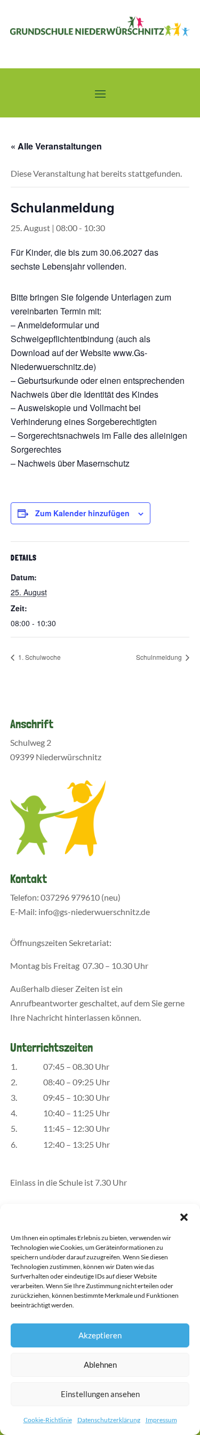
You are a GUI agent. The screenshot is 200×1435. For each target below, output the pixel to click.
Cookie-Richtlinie (47, 1420)
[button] (184, 1217)
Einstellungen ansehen (100, 1394)
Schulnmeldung (159, 656)
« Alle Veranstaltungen (56, 146)
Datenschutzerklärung (108, 1420)
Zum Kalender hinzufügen (82, 513)
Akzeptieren (100, 1335)
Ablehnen (100, 1364)
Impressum (161, 1420)
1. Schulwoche (39, 656)
